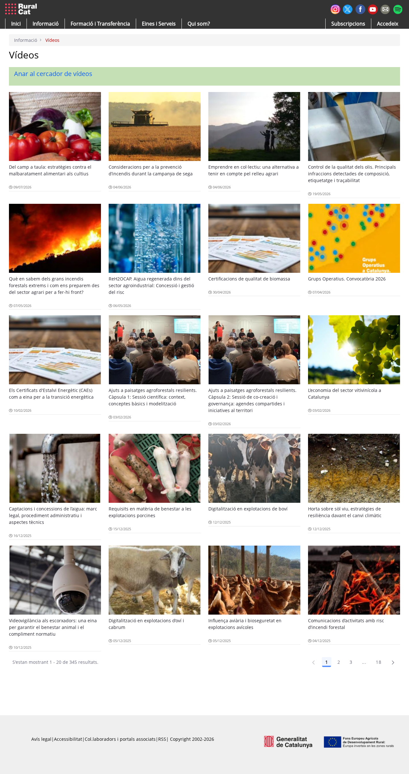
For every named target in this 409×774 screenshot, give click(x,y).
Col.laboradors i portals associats (120, 739)
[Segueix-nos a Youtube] (373, 9)
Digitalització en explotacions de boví (248, 509)
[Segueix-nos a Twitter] (348, 8)
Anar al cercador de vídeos (53, 73)
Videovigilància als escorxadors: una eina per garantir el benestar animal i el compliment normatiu (53, 627)
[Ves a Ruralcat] (22, 9)
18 (378, 662)
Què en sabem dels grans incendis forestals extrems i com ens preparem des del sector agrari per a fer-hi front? (54, 285)
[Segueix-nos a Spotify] (398, 8)
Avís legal (41, 739)
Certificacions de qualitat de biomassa (249, 279)
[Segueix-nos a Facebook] (360, 8)
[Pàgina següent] (393, 662)
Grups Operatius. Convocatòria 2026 (347, 279)
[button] (16, 24)
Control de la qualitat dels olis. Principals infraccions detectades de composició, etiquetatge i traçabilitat (352, 173)
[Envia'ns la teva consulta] (385, 8)
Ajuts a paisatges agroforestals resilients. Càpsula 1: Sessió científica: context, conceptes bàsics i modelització (153, 397)
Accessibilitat (68, 739)
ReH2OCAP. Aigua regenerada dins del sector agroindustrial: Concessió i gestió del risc (151, 285)
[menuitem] (100, 24)
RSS (162, 739)
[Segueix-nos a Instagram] (335, 8)
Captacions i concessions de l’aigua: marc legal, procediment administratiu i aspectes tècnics (53, 515)
